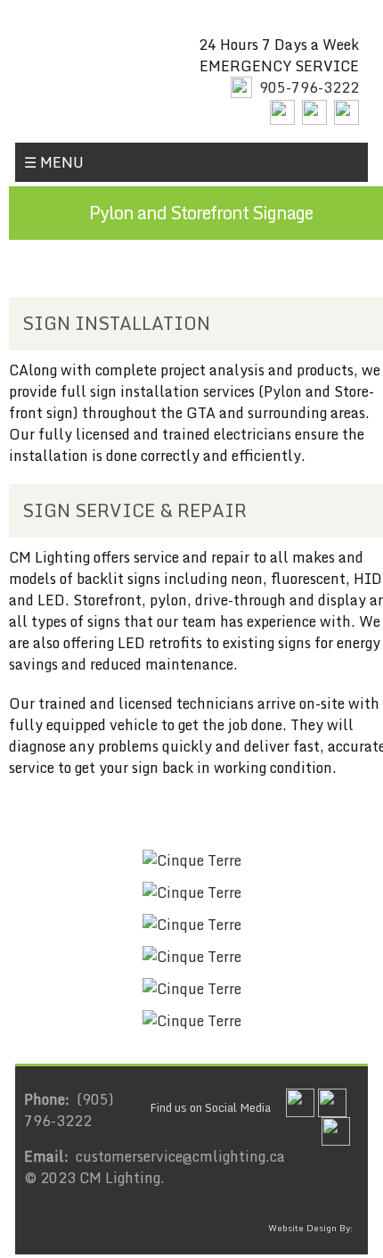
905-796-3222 (309, 87)
